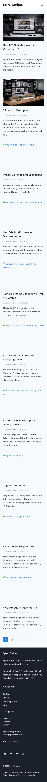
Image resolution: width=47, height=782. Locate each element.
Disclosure (29, 772)
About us (6, 718)
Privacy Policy (17, 772)
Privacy (6, 697)
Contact (6, 722)
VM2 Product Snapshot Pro (20, 607)
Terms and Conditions (17, 775)
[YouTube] (17, 754)
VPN (5, 705)
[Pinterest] (23, 754)
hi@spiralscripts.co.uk (12, 731)
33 (28, 639)
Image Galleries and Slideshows (23, 174)
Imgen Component (15, 485)
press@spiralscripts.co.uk (13, 734)
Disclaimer (7, 772)
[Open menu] (42, 5)
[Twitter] (11, 754)
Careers (6, 725)
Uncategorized (10, 701)
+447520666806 (10, 741)
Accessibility (33, 775)
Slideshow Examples (15, 110)
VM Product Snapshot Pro (19, 546)
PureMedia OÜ (32, 660)
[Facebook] (5, 754)
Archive (6, 694)
